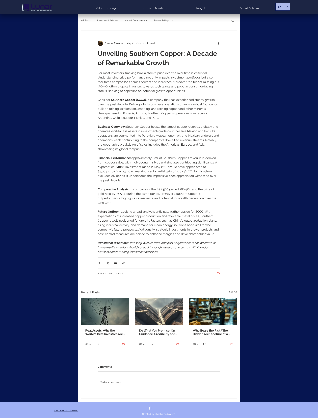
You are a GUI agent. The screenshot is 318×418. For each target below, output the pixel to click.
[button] (232, 20)
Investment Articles (107, 20)
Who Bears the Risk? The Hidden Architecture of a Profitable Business (210, 332)
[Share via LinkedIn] (115, 262)
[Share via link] (123, 262)
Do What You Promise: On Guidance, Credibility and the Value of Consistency (157, 332)
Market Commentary (136, 20)
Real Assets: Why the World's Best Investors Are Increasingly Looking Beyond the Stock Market (104, 332)
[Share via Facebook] (99, 262)
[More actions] (218, 43)
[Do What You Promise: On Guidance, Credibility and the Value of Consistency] (159, 311)
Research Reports (163, 20)
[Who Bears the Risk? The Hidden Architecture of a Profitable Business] (213, 311)
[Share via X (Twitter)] (107, 262)
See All (233, 291)
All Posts (86, 20)
